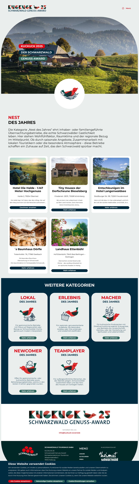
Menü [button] (128, 8)
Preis (81, 459)
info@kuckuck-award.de (69, 433)
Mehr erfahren (69, 210)
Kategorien (84, 456)
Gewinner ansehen (28, 207)
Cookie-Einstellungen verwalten (81, 481)
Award (82, 454)
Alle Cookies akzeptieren (20, 481)
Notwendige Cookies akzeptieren (49, 481)
